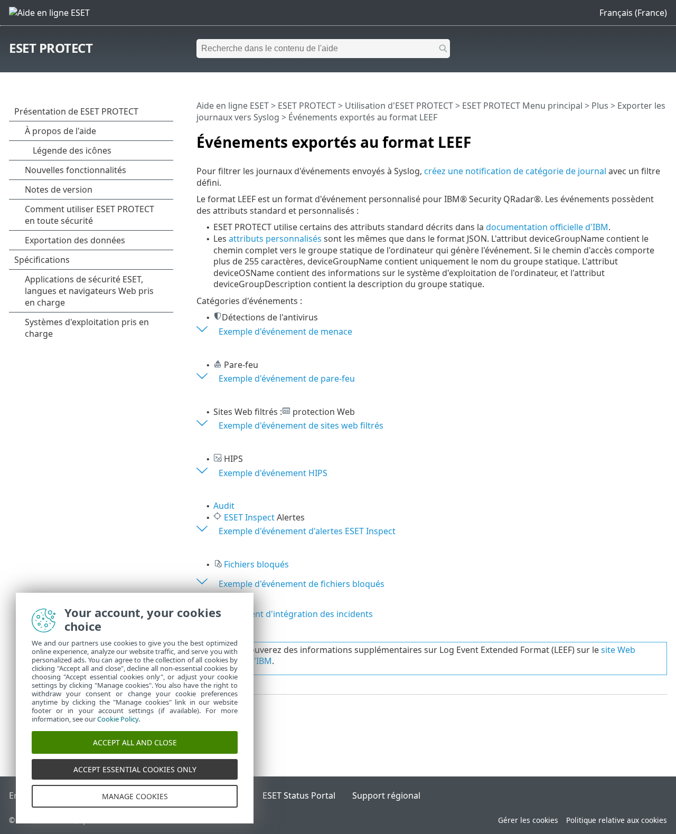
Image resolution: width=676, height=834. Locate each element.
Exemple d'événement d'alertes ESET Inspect (307, 531)
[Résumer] (661, 138)
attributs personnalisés (275, 238)
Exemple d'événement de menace (285, 331)
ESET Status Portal (298, 795)
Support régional (386, 795)
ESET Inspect (249, 517)
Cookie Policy (117, 719)
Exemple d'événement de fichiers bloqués (301, 584)
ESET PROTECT (50, 47)
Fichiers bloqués (256, 564)
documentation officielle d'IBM (547, 227)
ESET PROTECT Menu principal (522, 105)
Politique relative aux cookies (616, 820)
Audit (223, 505)
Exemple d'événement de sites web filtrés (301, 425)
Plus (600, 105)
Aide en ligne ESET (232, 105)
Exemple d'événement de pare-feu (287, 378)
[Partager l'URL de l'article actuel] (629, 138)
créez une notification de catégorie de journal (515, 171)
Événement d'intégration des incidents (296, 614)
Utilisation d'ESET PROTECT (399, 105)
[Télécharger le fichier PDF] (645, 138)
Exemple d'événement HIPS (273, 473)
